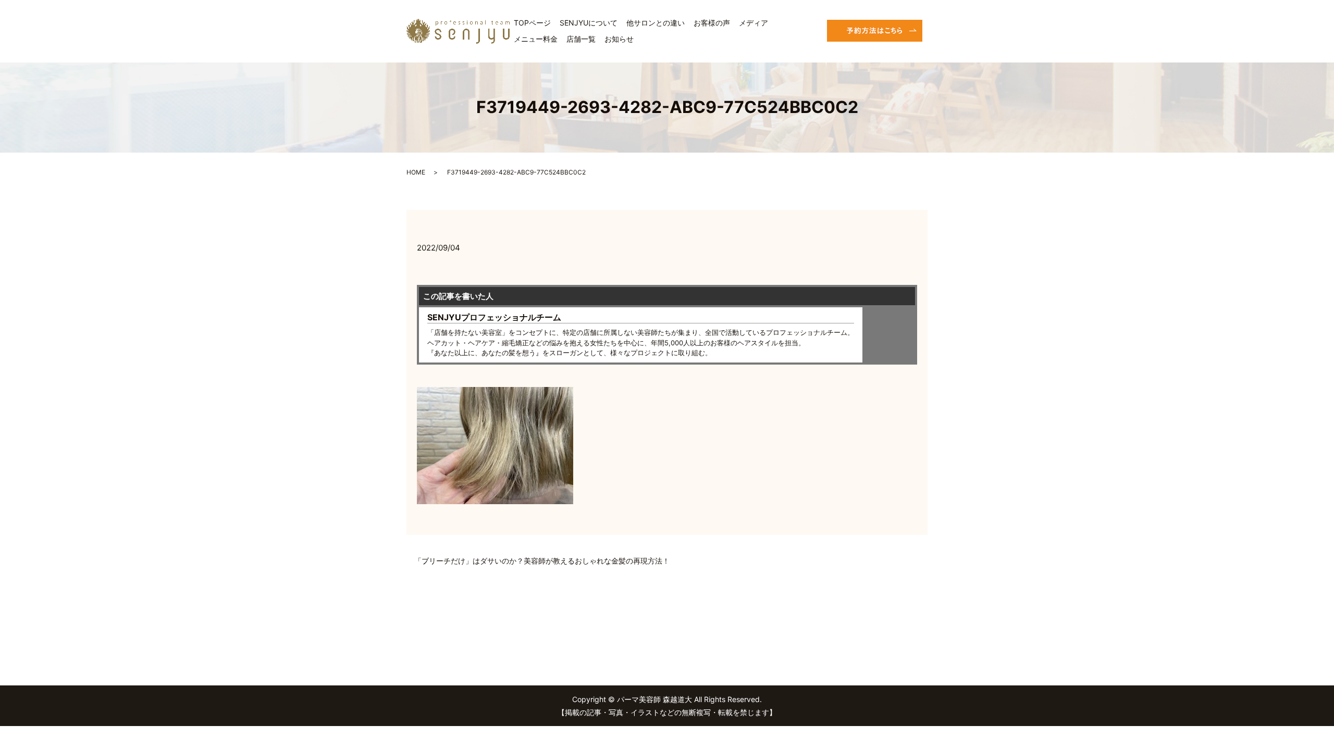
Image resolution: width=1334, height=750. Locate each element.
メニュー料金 (536, 38)
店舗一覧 (581, 38)
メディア (753, 22)
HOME (415, 172)
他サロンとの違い (655, 22)
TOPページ (532, 22)
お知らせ (619, 38)
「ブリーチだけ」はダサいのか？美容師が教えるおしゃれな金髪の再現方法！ (542, 560)
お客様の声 (712, 22)
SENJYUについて (588, 22)
